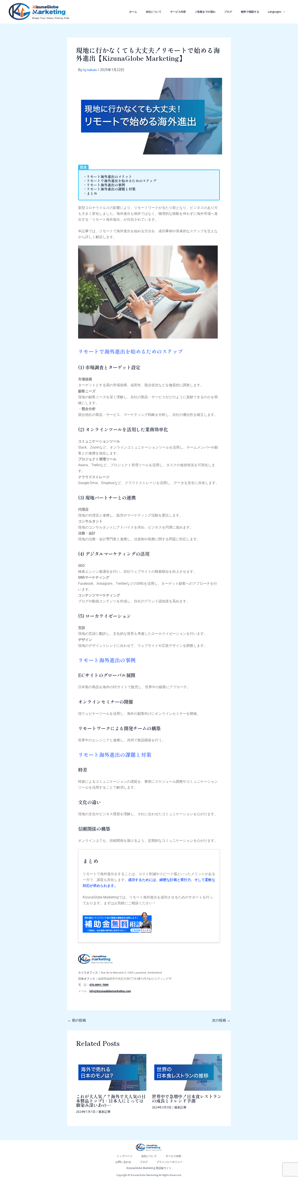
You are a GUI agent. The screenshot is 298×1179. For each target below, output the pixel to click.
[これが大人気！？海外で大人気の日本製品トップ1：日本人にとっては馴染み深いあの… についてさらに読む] (111, 1071)
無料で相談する (250, 12)
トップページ (124, 1156)
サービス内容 (178, 12)
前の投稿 (77, 1020)
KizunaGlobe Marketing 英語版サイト (149, 1168)
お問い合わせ (123, 1162)
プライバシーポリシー (169, 1162)
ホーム (133, 12)
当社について (153, 12)
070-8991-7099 (98, 984)
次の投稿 (221, 1020)
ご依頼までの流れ (205, 12)
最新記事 (104, 1112)
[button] (283, 11)
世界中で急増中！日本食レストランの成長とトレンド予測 (187, 1098)
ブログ (228, 12)
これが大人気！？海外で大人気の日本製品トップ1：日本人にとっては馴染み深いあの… (111, 1100)
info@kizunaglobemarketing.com (110, 991)
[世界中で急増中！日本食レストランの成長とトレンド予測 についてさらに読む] (187, 1071)
